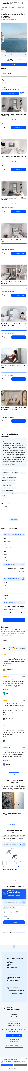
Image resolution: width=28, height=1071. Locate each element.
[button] (14, 1068)
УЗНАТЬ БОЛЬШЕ (14, 824)
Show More (5, 665)
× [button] (26, 1058)
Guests (4, 87)
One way (6, 907)
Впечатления (11, 978)
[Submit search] (24, 844)
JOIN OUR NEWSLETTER (14, 1035)
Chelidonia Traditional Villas (10, 869)
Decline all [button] (20, 1065)
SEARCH (11, 93)
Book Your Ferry (14, 620)
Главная (2, 7)
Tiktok (20, 1052)
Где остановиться (13, 988)
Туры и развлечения (13, 980)
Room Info (14, 119)
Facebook (8, 1053)
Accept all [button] (7, 1065)
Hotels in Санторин (12, 7)
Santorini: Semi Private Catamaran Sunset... (12, 814)
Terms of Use (14, 1014)
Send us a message (21, 932)
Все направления (12, 967)
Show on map (14, 519)
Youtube (15, 1053)
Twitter (12, 1052)
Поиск (15, 922)
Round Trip (12, 907)
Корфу (10, 965)
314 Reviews (22, 55)
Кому (17, 911)
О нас (14, 1018)
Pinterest (18, 1053)
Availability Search (19, 127)
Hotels (6, 7)
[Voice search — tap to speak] (20, 844)
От (4, 911)
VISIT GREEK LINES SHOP (13, 1046)
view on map (13, 19)
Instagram (10, 1053)
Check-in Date (6, 73)
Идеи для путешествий (14, 977)
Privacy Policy (14, 1016)
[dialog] (14, 1064)
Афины (10, 961)
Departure (5, 916)
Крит (9, 964)
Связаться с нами (14, 1021)
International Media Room (14, 1023)
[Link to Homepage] (5, 2)
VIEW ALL (13, 774)
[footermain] (14, 946)
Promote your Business (14, 1025)
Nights (4, 80)
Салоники (10, 962)
